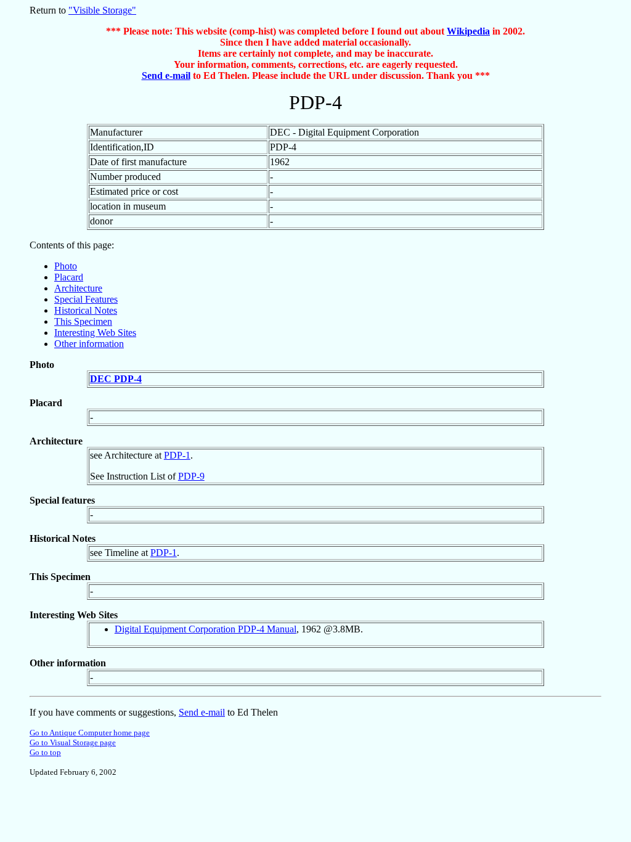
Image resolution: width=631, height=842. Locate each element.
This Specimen (83, 321)
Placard (68, 277)
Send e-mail (166, 75)
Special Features (86, 299)
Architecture (78, 288)
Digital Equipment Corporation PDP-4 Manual (205, 629)
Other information (89, 343)
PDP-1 (177, 455)
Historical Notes (85, 310)
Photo (65, 266)
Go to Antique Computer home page (90, 732)
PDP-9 (191, 476)
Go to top (45, 752)
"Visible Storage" (102, 10)
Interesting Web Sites (95, 332)
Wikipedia (468, 31)
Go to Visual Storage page (73, 742)
